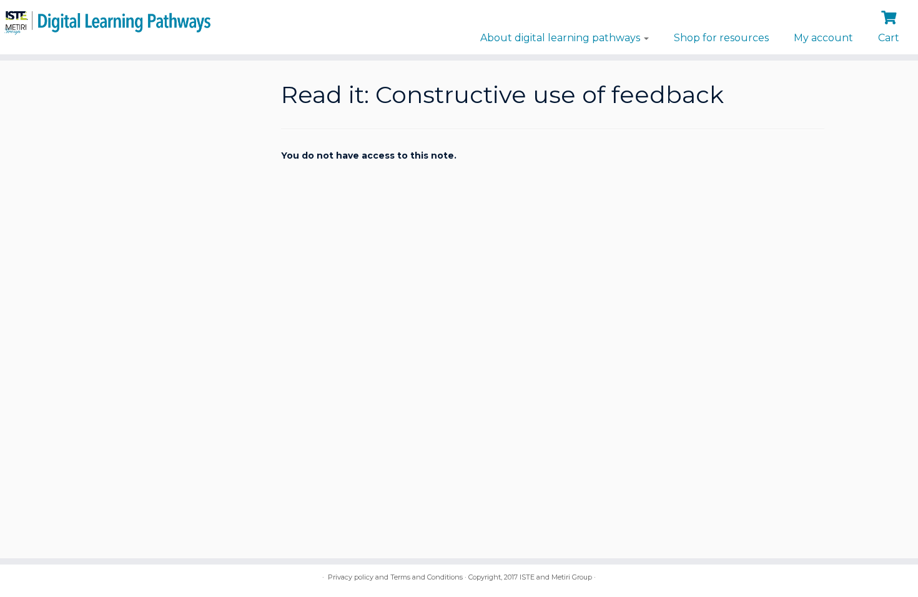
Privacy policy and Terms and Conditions (395, 577)
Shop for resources (721, 38)
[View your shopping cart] (890, 16)
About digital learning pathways (561, 38)
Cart (888, 38)
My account (823, 38)
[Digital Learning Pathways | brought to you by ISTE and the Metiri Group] (106, 21)
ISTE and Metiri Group (556, 577)
